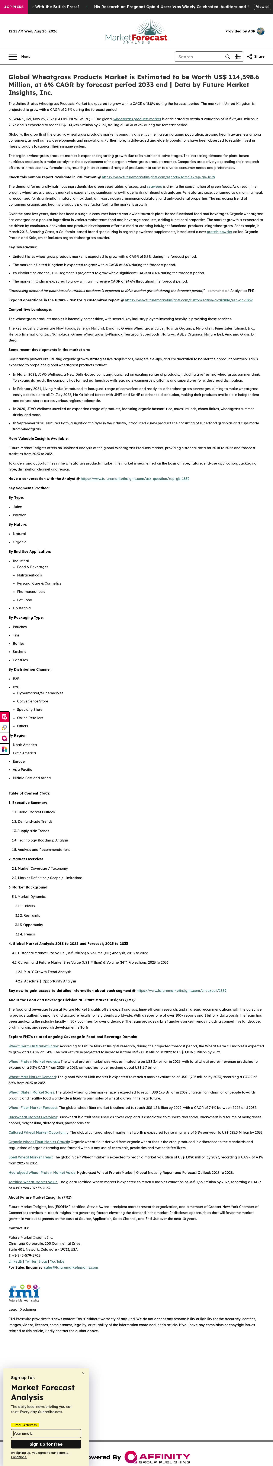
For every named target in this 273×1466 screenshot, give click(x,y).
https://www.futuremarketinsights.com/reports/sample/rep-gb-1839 (158, 177)
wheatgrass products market (137, 119)
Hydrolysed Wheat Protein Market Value (42, 1172)
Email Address (25, 1425)
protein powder (219, 232)
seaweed (154, 186)
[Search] (227, 57)
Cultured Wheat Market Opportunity (38, 1132)
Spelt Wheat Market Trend (30, 1157)
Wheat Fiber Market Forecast (33, 1107)
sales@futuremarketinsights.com (71, 1267)
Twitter (30, 1261)
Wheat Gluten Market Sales (31, 1092)
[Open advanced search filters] (238, 57)
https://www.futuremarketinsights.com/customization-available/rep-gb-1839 (189, 300)
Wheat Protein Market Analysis (34, 1061)
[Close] (83, 1373)
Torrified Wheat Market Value (33, 1182)
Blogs (42, 1261)
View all (262, 6)
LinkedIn (16, 1261)
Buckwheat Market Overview (33, 1117)
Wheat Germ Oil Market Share (33, 1046)
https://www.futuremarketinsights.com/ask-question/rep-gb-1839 (135, 478)
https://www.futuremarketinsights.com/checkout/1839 (181, 990)
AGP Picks (13, 7)
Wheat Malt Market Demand (32, 1077)
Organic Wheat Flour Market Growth (39, 1142)
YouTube (57, 1261)
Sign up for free (46, 1444)
